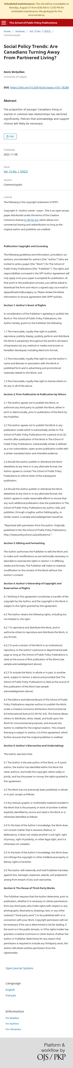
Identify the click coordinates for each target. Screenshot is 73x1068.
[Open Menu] (3, 22)
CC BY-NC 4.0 (31, 220)
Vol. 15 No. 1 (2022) (40, 31)
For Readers (12, 1018)
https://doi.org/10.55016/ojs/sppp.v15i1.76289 (39, 87)
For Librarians (13, 1029)
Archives (20, 31)
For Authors (12, 1023)
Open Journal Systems (19, 968)
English (10, 990)
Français (11, 995)
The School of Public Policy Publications (33, 22)
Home (7, 31)
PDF (11, 136)
